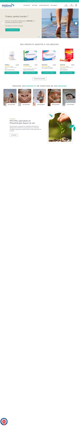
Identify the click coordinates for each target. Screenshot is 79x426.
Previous (3, 23)
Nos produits (27, 5)
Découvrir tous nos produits (39, 78)
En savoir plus (13, 135)
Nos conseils (54, 5)
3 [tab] (41, 36)
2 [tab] (40, 36)
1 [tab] (39, 36)
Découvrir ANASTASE (12, 30)
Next (76, 23)
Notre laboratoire (44, 5)
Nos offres (34, 5)
